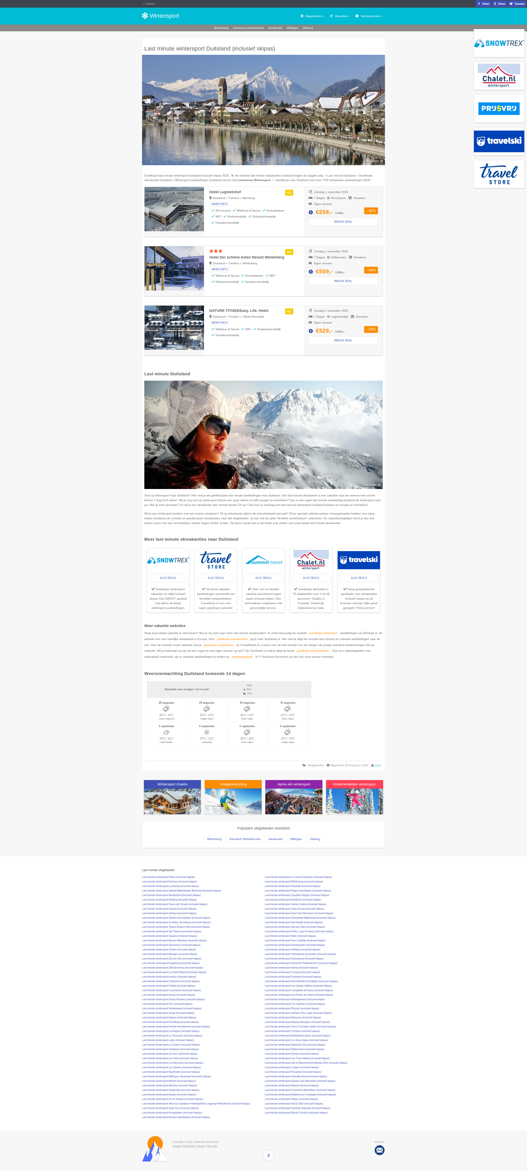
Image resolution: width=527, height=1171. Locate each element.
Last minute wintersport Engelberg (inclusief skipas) (171, 963)
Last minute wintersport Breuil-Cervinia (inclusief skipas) (296, 1112)
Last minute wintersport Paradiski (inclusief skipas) (293, 1071)
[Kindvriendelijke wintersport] (354, 801)
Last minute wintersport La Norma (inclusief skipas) (170, 886)
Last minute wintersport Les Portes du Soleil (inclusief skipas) (299, 994)
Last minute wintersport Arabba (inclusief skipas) (169, 1094)
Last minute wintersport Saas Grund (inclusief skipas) (294, 908)
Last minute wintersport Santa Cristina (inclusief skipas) (295, 904)
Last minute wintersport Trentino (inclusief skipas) (292, 1031)
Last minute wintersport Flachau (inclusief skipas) (169, 881)
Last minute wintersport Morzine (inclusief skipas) (169, 1085)
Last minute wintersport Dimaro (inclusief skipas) (292, 1053)
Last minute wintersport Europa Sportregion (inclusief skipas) (176, 1117)
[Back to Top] (268, 1155)
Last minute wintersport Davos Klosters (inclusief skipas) (173, 999)
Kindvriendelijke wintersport (354, 784)
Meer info (220, 204)
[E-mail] (380, 1150)
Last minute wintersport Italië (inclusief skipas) (290, 936)
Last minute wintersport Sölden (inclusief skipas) (169, 949)
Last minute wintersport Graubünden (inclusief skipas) (295, 945)
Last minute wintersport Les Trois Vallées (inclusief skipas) (297, 1058)
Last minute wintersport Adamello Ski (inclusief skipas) (295, 1044)
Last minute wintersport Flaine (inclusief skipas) (168, 877)
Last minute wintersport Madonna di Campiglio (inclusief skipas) (300, 1094)
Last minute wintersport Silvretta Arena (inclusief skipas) (296, 1076)
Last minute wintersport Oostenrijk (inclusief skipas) (170, 1090)
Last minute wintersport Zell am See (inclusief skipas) (171, 958)
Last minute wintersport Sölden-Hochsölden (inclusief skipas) (176, 917)
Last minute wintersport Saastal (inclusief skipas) (169, 908)
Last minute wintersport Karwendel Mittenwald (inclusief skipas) (300, 917)
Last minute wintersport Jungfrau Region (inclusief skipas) (297, 895)
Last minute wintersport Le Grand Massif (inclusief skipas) (174, 972)
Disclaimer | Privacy (194, 1146)
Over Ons (212, 1146)
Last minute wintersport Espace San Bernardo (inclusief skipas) (300, 1081)
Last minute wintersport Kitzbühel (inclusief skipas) (293, 899)
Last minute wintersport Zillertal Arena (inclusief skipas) (172, 967)
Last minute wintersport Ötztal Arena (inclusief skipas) (294, 1049)
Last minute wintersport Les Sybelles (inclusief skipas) (295, 1004)
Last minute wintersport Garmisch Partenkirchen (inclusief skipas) (301, 963)
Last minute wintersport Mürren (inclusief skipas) (169, 1081)
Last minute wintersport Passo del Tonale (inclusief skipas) (174, 904)
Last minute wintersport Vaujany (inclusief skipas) (169, 936)
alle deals (168, 577)
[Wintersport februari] (233, 801)
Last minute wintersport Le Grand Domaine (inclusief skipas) (298, 877)
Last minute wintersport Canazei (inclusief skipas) (292, 972)
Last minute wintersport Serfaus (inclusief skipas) (169, 913)
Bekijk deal (343, 221)
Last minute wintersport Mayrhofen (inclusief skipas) (171, 1071)
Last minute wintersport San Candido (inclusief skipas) (295, 940)
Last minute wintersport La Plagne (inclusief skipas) (170, 1031)
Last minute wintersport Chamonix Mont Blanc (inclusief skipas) (300, 1090)
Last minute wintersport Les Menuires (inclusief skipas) (172, 1062)
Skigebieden (313, 16)
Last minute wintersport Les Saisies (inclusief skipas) (171, 1067)
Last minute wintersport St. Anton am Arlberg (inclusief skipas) (176, 922)
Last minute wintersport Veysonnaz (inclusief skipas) (171, 945)
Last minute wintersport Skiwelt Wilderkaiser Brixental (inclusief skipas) (181, 890)
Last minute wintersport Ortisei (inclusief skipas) (291, 1099)
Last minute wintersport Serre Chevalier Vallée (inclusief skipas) (300, 1026)
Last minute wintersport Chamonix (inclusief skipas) (170, 981)
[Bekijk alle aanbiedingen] (499, 42)
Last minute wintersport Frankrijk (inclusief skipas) (292, 886)
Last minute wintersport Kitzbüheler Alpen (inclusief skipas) (297, 1035)
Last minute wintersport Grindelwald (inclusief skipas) (172, 1008)
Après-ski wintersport (293, 784)
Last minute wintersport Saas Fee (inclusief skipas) (170, 1108)
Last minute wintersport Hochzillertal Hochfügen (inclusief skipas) (301, 981)
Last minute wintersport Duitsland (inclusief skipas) (293, 976)
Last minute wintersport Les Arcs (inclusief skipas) (169, 1053)
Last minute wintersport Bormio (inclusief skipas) (292, 1085)
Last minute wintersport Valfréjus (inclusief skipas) (292, 949)
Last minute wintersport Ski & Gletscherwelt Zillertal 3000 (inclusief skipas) (306, 1062)
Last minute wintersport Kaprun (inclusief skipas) (169, 1017)
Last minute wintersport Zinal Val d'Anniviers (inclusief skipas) (299, 913)
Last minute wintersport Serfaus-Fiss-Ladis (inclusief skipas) (298, 1013)
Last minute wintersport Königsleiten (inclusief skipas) (172, 1112)
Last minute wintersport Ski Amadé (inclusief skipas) (294, 922)
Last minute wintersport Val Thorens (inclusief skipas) (171, 931)
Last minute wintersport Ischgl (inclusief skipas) (168, 1013)
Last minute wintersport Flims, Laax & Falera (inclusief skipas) (299, 931)
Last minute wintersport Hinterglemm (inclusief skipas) (295, 999)
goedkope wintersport (323, 633)
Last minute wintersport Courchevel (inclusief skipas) (171, 990)
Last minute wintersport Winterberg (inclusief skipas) (294, 881)
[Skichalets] (172, 801)
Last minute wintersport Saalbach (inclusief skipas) (170, 1049)
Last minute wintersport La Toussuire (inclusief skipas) (172, 1035)
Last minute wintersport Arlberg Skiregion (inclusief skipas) (297, 1022)
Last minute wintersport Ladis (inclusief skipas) (168, 1040)
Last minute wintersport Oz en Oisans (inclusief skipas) (172, 1099)
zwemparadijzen (242, 656)
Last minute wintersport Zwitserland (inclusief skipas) (294, 958)
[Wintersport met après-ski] (293, 801)
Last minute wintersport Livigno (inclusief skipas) (292, 1067)
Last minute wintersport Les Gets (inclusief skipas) (170, 1058)
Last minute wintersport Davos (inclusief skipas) (168, 994)
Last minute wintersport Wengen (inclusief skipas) (169, 954)
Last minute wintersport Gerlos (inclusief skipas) (291, 967)
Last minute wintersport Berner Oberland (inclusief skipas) (174, 940)
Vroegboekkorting (233, 784)
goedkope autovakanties (313, 650)
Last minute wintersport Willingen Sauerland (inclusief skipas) (176, 1076)
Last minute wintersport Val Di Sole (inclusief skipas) (294, 1103)
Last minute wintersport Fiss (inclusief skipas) (167, 1004)
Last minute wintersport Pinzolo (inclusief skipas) (292, 1008)
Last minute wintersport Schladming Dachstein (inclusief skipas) (300, 954)
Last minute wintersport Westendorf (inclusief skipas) (171, 895)
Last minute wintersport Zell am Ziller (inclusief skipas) (295, 926)
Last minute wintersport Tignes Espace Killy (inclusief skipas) (176, 926)
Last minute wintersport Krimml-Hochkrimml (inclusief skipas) (176, 1026)
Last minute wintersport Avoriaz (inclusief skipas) (169, 976)
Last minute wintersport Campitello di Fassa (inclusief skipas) (299, 990)
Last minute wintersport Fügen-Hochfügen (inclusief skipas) (298, 890)
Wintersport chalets (172, 784)
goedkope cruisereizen (219, 645)
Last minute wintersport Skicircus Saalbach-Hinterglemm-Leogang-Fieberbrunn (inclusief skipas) (196, 1103)
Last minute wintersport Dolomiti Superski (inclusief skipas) (297, 1108)
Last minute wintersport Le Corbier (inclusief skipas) (171, 1044)
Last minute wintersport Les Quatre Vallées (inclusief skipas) (298, 985)
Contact (177, 1146)
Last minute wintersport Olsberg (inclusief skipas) (169, 899)
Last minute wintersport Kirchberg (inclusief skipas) (170, 1022)
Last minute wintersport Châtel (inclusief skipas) (168, 985)
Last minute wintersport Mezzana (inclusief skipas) (293, 1017)
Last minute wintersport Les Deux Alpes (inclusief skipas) (296, 1040)
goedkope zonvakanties (232, 639)
